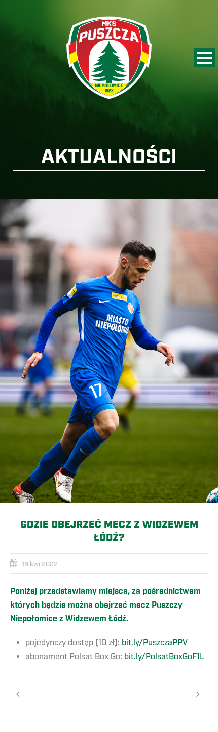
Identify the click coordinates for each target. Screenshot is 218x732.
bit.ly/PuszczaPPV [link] (155, 643)
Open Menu (204, 57)
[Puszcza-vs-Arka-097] (109, 351)
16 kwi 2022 (40, 564)
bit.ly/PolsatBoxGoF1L (164, 657)
